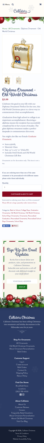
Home (4, 28)
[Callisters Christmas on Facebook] (21, 394)
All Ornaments (14, 28)
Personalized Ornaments (19, 218)
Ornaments (23, 216)
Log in (22, 361)
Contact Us (22, 370)
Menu (7, 4)
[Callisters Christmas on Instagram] (23, 394)
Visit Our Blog (22, 421)
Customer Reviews (22, 407)
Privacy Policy (22, 436)
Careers (22, 409)
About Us (22, 404)
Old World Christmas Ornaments (22, 345)
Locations (22, 388)
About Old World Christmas (22, 418)
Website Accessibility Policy (22, 439)
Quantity (5, 183)
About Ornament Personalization (21, 348)
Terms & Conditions (22, 433)
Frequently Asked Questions (22, 412)
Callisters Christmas (28, 430)
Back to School (15, 210)
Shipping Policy (22, 372)
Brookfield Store (22, 385)
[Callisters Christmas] (22, 11)
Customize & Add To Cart (22, 194)
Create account (22, 364)
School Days (19, 221)
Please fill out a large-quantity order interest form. (19, 203)
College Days (25, 210)
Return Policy (22, 375)
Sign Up (22, 287)
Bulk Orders (22, 351)
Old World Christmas (18, 213)
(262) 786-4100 (22, 391)
